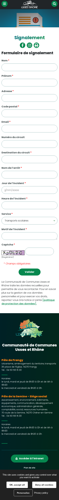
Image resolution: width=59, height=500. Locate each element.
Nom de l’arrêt (12, 168)
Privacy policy (41, 492)
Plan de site (29, 467)
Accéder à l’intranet (31, 458)
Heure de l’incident (15, 198)
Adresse (8, 91)
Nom (5, 60)
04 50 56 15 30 (14, 370)
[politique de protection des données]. (28, 301)
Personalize (23, 493)
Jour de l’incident (14, 183)
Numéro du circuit (13, 137)
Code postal (10, 106)
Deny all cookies (44, 485)
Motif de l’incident (14, 229)
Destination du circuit (17, 152)
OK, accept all (17, 485)
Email (6, 122)
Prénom (7, 76)
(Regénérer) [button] (8, 257)
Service (7, 214)
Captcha (8, 244)
